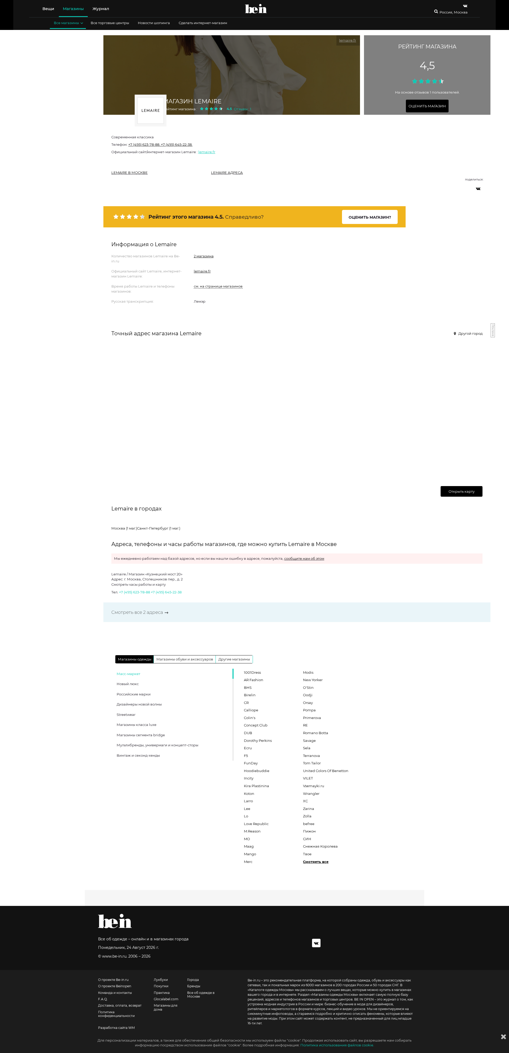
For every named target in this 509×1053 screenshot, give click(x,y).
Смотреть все (315, 862)
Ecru (248, 748)
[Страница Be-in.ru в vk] (465, 5)
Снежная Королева (320, 846)
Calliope (251, 710)
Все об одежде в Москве (200, 994)
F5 (246, 756)
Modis (308, 672)
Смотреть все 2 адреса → (140, 612)
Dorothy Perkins (258, 740)
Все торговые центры (110, 23)
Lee (247, 809)
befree (308, 824)
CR (246, 702)
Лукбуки (161, 980)
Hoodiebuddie (256, 771)
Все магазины (66, 23)
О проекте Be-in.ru (113, 980)
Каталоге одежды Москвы (270, 990)
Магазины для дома (165, 1007)
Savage (309, 740)
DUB (248, 733)
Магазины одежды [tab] (134, 659)
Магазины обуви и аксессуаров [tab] (184, 659)
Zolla (307, 816)
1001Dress (252, 672)
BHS (248, 687)
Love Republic (256, 824)
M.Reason (252, 831)
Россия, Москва (454, 12)
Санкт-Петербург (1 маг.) (158, 528)
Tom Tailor (312, 763)
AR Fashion (253, 680)
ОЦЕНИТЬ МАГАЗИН (427, 106)
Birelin (250, 695)
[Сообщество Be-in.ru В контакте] (316, 943)
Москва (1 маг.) (124, 528)
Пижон (309, 831)
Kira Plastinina (256, 786)
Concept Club (255, 725)
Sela (306, 748)
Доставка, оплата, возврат (120, 1005)
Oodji (308, 695)
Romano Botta (315, 733)
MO (247, 839)
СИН (307, 839)
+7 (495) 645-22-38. (176, 144)
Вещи (48, 8)
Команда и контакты (115, 993)
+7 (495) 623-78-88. (144, 144)
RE (305, 725)
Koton (249, 793)
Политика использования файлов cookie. (337, 1045)
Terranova (311, 756)
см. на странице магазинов (218, 286)
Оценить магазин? (370, 217)
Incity (248, 778)
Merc (248, 862)
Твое (307, 854)
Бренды (193, 986)
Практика (162, 993)
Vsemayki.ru (313, 786)
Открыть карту (462, 491)
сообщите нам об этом (304, 558)
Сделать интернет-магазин (203, 23)
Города (193, 980)
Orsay (308, 702)
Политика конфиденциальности (116, 1014)
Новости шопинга (154, 23)
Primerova (312, 718)
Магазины (73, 8)
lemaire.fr (206, 152)
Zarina (308, 809)
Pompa (309, 710)
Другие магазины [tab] (234, 659)
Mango (250, 854)
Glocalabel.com (166, 999)
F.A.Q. (103, 999)
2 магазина (204, 256)
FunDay (251, 763)
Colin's (249, 718)
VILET (308, 778)
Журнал (101, 8)
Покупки (161, 986)
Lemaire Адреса (227, 172)
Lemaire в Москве (129, 172)
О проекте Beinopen (114, 986)
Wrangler (311, 793)
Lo (246, 816)
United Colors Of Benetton (325, 771)
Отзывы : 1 (242, 109)
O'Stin (308, 687)
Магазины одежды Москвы (334, 995)
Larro (248, 801)
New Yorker (313, 680)
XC (305, 801)
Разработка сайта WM (116, 1028)
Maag (249, 846)
